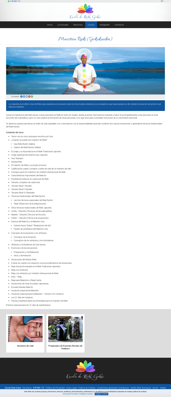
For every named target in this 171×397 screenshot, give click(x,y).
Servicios (78, 25)
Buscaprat (146, 388)
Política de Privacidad (55, 388)
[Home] (85, 19)
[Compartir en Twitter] (24, 96)
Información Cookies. (70, 394)
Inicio (50, 25)
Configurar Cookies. (86, 394)
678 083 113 (15, 1)
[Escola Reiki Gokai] (86, 380)
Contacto (119, 25)
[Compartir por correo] (27, 96)
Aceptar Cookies (101, 394)
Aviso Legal (71, 388)
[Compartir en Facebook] (21, 96)
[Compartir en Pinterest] (29, 96)
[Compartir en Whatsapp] (32, 96)
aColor (155, 388)
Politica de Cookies (86, 388)
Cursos (91, 25)
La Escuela (63, 25)
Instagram (105, 25)
